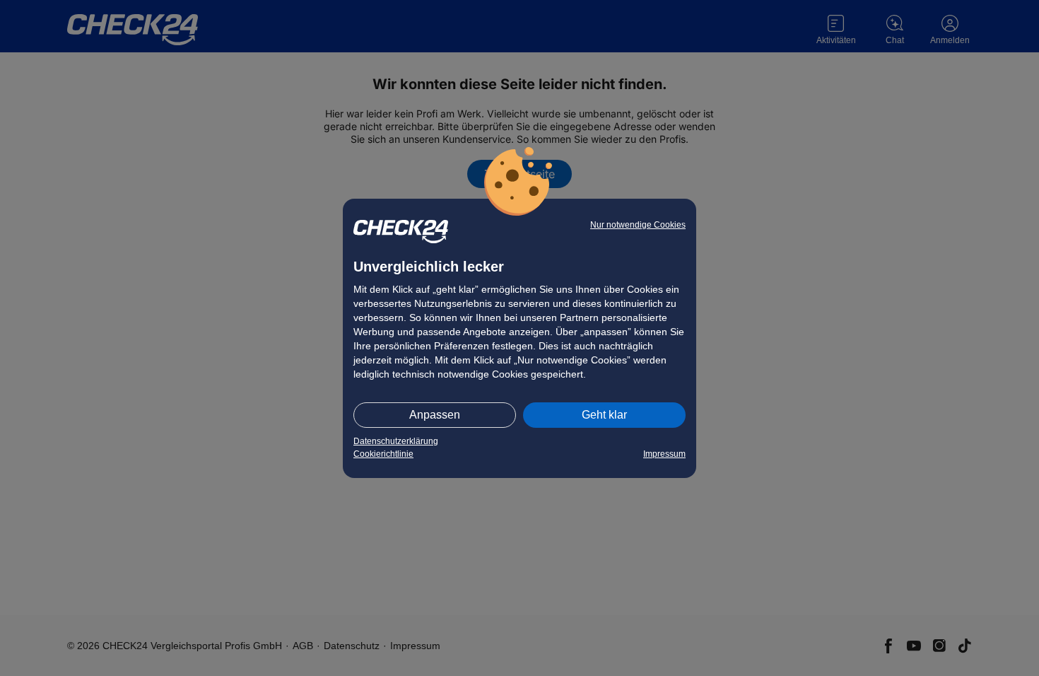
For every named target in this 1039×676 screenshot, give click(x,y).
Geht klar (604, 415)
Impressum (664, 454)
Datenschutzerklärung (395, 441)
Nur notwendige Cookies (638, 225)
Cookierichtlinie (383, 454)
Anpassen (434, 415)
